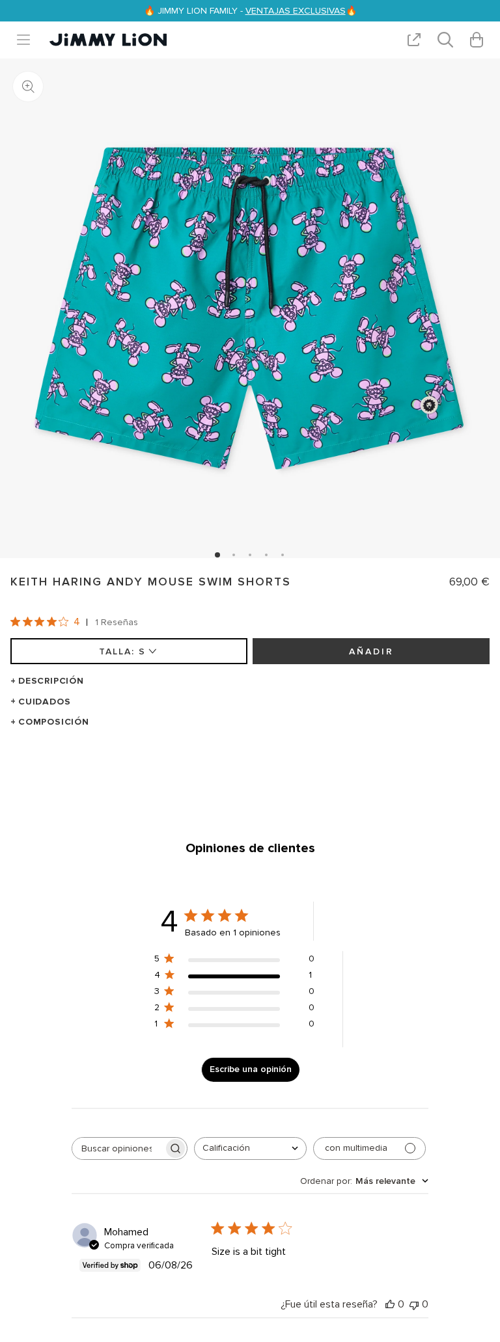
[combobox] (250, 1148)
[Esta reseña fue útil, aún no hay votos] (390, 1304)
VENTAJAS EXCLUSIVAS (295, 10)
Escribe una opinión (251, 1069)
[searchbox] (117, 1148)
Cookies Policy (244, 770)
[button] (29, 39)
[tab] (217, 554)
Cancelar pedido (322, 770)
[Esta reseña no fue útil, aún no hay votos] (414, 1304)
